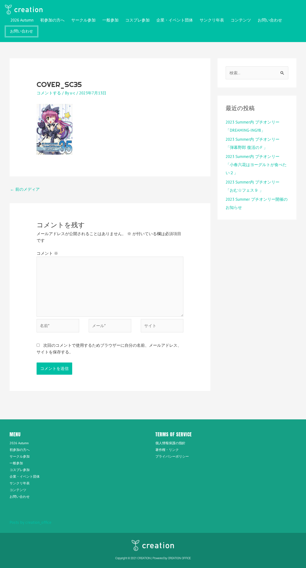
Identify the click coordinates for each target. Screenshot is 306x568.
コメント (47, 253)
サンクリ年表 (212, 20)
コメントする (49, 93)
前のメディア (25, 189)
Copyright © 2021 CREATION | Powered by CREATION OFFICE (153, 558)
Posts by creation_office (30, 522)
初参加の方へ (52, 20)
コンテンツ (241, 20)
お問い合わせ (270, 20)
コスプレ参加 (137, 20)
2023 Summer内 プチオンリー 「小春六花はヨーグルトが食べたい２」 (256, 164)
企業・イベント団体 (174, 20)
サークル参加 (83, 20)
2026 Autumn (22, 20)
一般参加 (110, 20)
